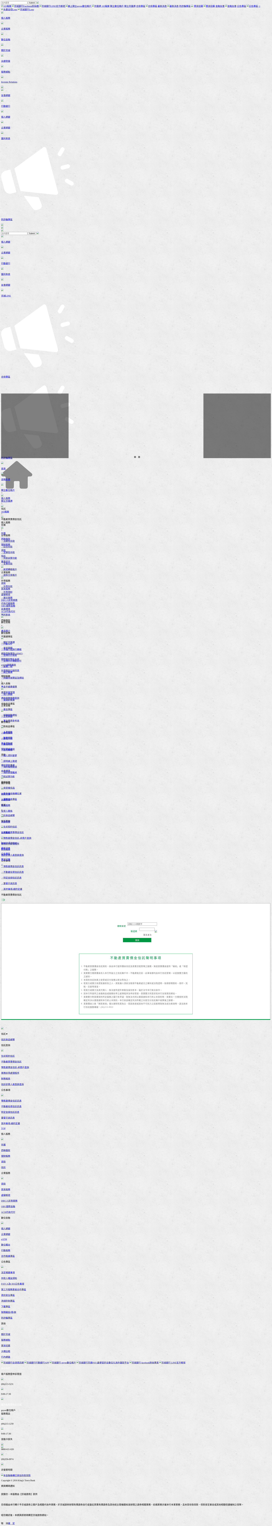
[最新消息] (173, 6)
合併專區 (140, 6)
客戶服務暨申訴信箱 (11, 1404)
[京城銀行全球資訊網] (12, 1362)
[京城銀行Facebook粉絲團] (25, 6)
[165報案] (6, 6)
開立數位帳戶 (117, 6)
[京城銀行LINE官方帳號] (52, 6)
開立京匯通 (130, 6)
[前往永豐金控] (9, 9)
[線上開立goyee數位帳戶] (79, 6)
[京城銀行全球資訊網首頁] (26, 9)
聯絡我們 (5, 1368)
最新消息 (162, 6)
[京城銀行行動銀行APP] (36, 1362)
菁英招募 (198, 6)
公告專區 (241, 6)
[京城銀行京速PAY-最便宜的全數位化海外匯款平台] (102, 1362)
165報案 (106, 6)
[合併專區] (151, 6)
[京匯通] (97, 6)
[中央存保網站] (16, 1475)
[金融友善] (230, 6)
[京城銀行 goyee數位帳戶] (63, 1362)
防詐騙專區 (185, 6)
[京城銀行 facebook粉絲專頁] (144, 1362)
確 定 (11, 1523)
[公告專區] (252, 6)
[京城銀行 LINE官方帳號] (172, 1362)
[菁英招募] (209, 6)
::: (259, 6)
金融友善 (220, 6)
